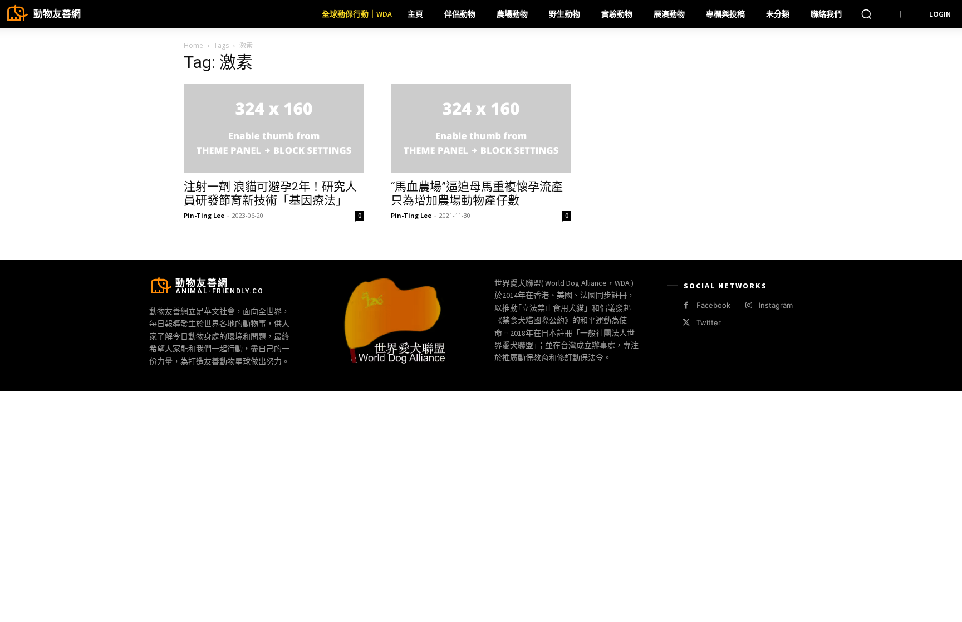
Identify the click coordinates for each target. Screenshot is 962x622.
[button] (866, 13)
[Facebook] (686, 305)
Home (193, 45)
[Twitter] (686, 323)
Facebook (713, 305)
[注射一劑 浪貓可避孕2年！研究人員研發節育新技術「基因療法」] (274, 128)
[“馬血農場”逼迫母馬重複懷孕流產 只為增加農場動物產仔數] (481, 128)
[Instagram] (748, 305)
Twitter (708, 322)
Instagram (776, 305)
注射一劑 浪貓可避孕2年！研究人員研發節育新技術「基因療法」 (270, 193)
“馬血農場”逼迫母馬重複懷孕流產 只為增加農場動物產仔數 (477, 193)
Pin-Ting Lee (204, 215)
